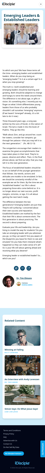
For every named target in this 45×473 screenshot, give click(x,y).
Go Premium (42, 449)
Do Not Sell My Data (11, 447)
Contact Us (7, 444)
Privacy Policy (8, 434)
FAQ (5, 437)
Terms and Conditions (12, 430)
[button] (41, 4)
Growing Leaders (27, 285)
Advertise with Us (10, 440)
